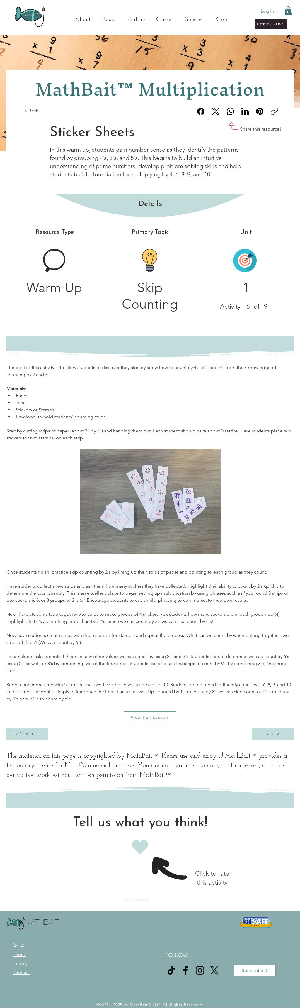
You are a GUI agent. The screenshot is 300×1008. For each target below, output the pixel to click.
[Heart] (140, 847)
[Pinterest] (259, 111)
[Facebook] (200, 111)
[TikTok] (171, 970)
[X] (214, 970)
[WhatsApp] (230, 111)
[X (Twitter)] (216, 111)
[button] (270, 24)
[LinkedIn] (245, 111)
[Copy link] (274, 111)
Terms (19, 954)
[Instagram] (200, 970)
